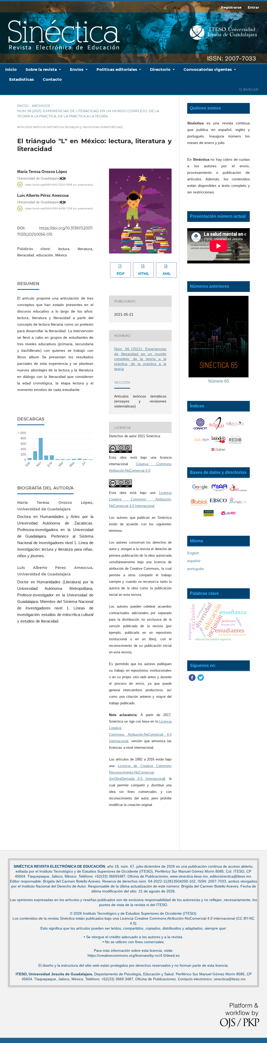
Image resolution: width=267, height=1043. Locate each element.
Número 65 (218, 381)
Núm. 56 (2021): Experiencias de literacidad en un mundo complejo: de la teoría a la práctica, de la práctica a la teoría (88, 113)
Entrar (253, 7)
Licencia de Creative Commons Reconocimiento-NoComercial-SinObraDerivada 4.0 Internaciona (140, 772)
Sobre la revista (42, 69)
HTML (143, 273)
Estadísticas (21, 79)
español (193, 561)
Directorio (161, 69)
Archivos (41, 105)
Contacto (52, 79)
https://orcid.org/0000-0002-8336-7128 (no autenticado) (59, 208)
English (193, 553)
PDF (121, 273)
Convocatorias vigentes (208, 69)
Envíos (77, 69)
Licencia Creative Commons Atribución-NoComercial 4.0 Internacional (140, 499)
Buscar (250, 89)
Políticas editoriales (117, 69)
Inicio (11, 69)
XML (166, 273)
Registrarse (231, 7)
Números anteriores (209, 286)
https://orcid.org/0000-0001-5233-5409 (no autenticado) (59, 184)
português (195, 569)
